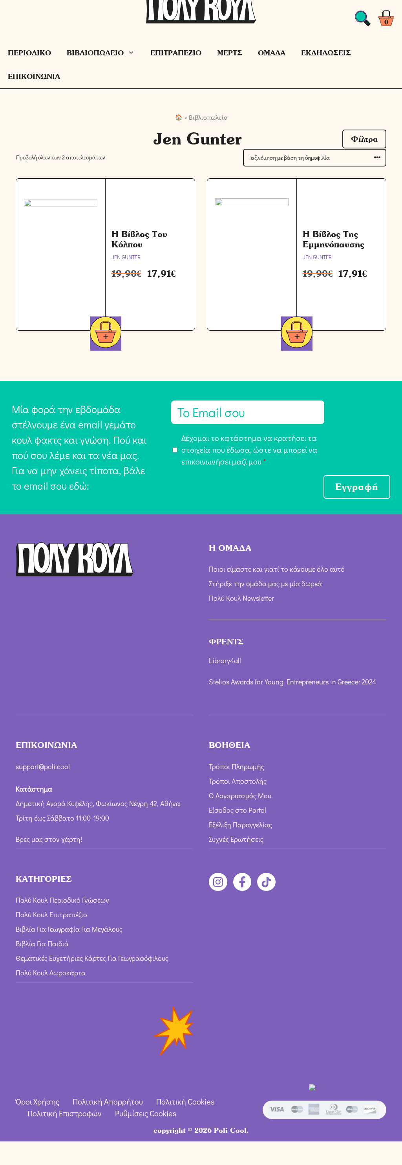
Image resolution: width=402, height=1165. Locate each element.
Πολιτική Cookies (185, 1101)
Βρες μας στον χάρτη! (49, 839)
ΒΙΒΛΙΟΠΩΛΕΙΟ (95, 53)
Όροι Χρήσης (37, 1101)
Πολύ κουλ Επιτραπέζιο (51, 914)
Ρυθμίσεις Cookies (145, 1113)
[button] (364, 139)
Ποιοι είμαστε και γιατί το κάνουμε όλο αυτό (277, 569)
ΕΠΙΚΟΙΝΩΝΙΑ (34, 76)
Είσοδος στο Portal (237, 810)
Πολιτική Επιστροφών (64, 1113)
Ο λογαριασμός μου (240, 795)
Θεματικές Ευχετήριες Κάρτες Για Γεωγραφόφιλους (92, 958)
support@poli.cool (43, 766)
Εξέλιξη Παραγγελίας (240, 824)
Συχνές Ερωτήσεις (236, 839)
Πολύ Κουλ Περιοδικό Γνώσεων (62, 900)
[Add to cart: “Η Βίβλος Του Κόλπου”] (105, 333)
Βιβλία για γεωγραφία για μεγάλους (69, 929)
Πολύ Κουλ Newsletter (241, 598)
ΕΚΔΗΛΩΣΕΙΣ (326, 53)
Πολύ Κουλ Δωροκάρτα (51, 972)
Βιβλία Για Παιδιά (42, 943)
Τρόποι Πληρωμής (236, 766)
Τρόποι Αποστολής (238, 781)
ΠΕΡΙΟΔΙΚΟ (29, 53)
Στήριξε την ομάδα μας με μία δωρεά (265, 583)
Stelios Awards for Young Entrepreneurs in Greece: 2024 (292, 681)
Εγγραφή (356, 486)
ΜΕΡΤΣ (229, 53)
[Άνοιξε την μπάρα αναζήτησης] (362, 20)
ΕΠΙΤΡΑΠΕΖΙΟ (175, 53)
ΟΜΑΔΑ (271, 53)
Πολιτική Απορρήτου (108, 1101)
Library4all (225, 660)
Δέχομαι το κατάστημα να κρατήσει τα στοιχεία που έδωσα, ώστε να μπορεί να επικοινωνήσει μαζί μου (249, 449)
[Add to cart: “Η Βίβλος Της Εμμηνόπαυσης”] (296, 333)
